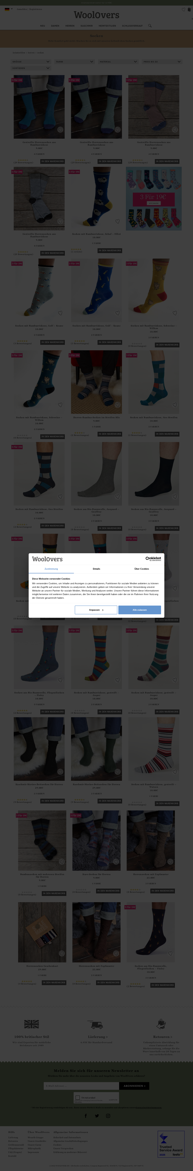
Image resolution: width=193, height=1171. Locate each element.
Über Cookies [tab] (141, 569)
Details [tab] (96, 569)
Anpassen (94, 610)
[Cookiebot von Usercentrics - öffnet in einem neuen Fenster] (148, 559)
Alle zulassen (140, 610)
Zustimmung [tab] (51, 569)
